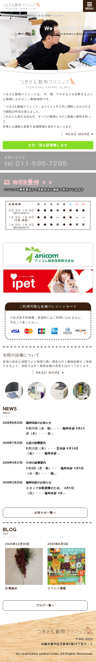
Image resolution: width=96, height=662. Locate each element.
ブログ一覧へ (45, 605)
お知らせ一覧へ (45, 512)
